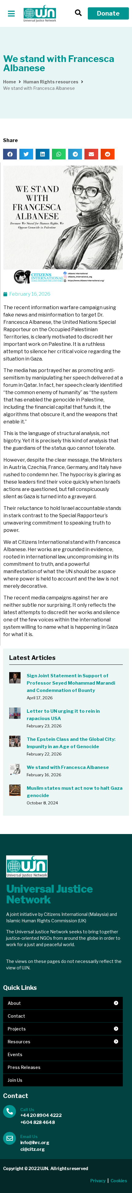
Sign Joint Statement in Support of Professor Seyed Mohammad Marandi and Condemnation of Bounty (71, 683)
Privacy (97, 1180)
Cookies (119, 1180)
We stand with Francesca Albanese (68, 767)
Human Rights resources (50, 81)
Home (9, 81)
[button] (11, 13)
